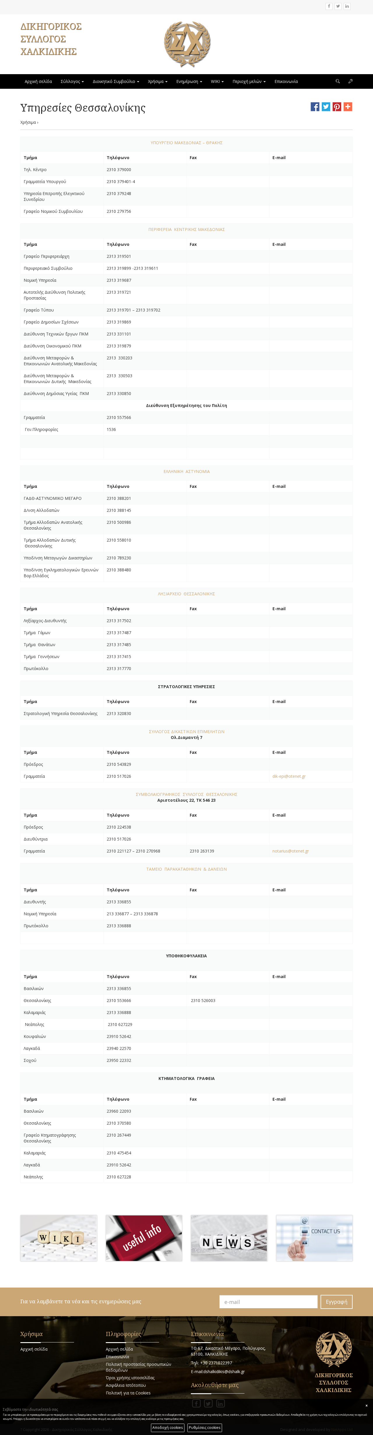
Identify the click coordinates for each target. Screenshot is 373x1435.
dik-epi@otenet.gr (289, 776)
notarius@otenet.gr (290, 851)
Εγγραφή (336, 1301)
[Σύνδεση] (350, 81)
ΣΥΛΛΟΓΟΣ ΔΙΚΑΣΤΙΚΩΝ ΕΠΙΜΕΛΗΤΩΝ (186, 731)
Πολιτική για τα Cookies (128, 1393)
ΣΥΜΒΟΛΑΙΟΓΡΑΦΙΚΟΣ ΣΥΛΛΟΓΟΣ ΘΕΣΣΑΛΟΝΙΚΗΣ (186, 794)
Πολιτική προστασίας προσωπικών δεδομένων (138, 1367)
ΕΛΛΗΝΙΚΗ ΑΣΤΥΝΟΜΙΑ (186, 471)
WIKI (216, 81)
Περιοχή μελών (248, 81)
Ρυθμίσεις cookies (205, 1427)
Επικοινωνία (286, 81)
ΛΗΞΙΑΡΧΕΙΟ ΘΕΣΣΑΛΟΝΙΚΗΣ (186, 593)
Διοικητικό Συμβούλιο (114, 81)
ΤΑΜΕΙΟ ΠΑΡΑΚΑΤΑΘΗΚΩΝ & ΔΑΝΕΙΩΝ (186, 869)
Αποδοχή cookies (167, 1427)
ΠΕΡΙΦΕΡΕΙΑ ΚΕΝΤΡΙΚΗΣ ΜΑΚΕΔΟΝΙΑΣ (186, 229)
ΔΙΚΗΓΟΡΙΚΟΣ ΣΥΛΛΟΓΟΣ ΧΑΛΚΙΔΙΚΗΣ (50, 38)
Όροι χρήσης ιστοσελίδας (130, 1377)
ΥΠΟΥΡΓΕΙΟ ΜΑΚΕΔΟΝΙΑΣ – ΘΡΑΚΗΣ (187, 142)
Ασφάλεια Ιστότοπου (126, 1385)
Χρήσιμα (156, 81)
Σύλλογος (71, 81)
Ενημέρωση (187, 81)
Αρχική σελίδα (38, 81)
